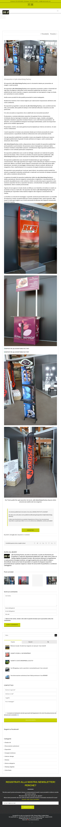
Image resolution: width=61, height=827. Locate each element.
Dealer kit (8, 742)
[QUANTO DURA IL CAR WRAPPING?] (7, 653)
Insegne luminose (10, 753)
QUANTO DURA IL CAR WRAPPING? (20, 653)
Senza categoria (10, 763)
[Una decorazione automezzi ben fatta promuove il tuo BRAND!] (7, 675)
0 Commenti (27, 534)
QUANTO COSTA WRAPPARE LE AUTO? (21, 660)
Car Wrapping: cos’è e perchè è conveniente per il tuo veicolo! (29, 668)
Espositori (20, 534)
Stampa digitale (9, 767)
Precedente (45, 34)
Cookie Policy (45, 815)
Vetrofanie (8, 770)
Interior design (9, 756)
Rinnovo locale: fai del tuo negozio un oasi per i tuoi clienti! (28, 646)
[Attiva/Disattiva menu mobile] (58, 11)
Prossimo (53, 34)
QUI (18, 715)
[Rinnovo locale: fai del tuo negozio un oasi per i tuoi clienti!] (7, 646)
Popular (13, 642)
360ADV (7, 534)
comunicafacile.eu (34, 819)
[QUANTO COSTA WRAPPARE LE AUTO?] (7, 661)
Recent (30, 642)
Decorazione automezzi (12, 746)
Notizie (7, 760)
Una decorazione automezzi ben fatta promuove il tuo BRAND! (29, 675)
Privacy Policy (37, 815)
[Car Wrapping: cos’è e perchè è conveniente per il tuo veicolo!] (7, 668)
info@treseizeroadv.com (45, 1)
